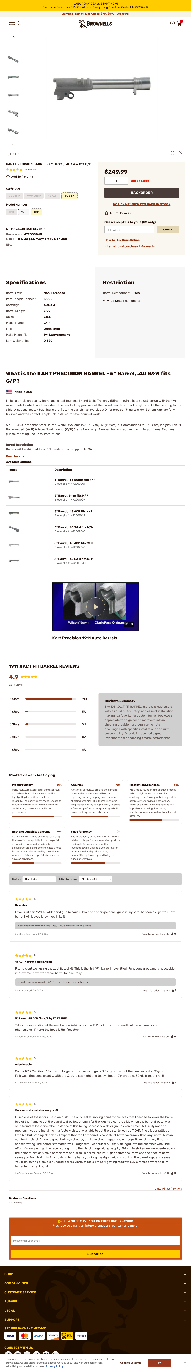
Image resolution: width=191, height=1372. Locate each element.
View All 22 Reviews (168, 1188)
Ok (159, 1362)
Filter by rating (68, 879)
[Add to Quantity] (124, 181)
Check (168, 229)
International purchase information (130, 246)
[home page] (95, 24)
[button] (12, 23)
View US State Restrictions (121, 301)
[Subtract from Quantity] (108, 181)
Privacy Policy (55, 1366)
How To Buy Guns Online (122, 240)
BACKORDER (142, 193)
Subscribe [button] (95, 1254)
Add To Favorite (22, 176)
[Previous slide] (13, 37)
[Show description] (15, 456)
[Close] (185, 1362)
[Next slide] (13, 145)
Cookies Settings (130, 1362)
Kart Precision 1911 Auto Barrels (84, 638)
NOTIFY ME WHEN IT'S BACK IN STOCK (142, 204)
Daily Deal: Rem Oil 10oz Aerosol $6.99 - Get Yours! (96, 13)
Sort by (16, 879)
